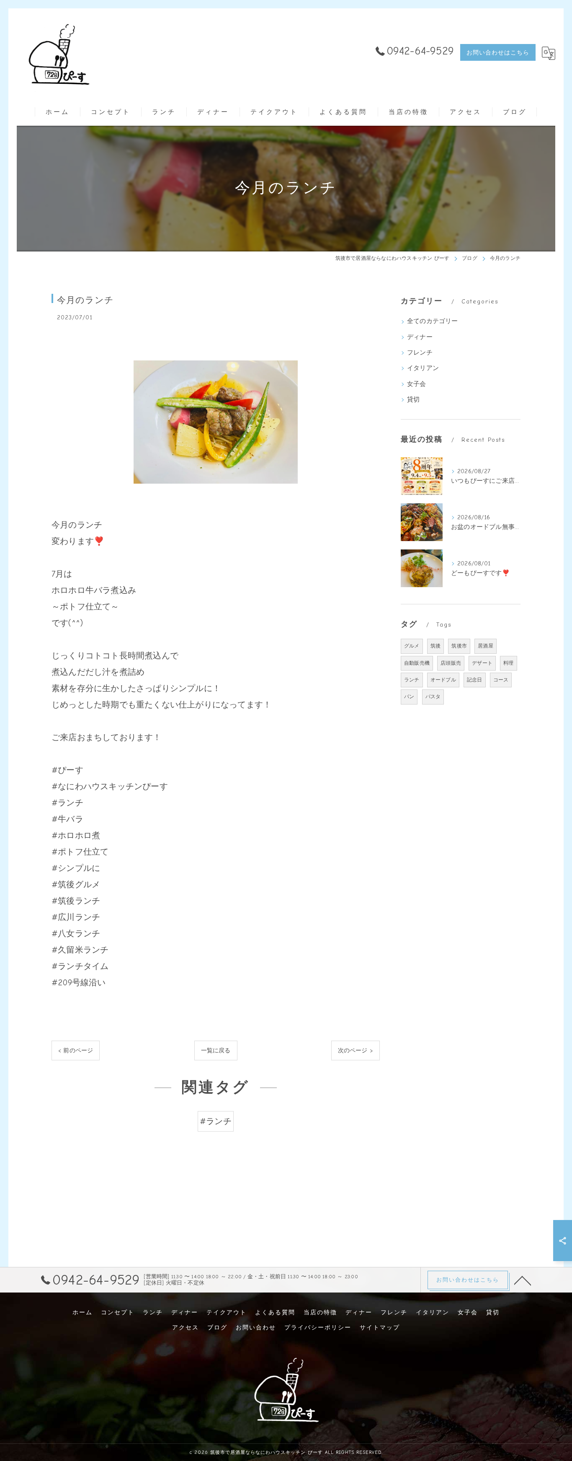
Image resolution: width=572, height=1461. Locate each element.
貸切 (413, 399)
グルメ (412, 646)
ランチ (412, 680)
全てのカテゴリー (432, 321)
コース (501, 680)
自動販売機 (417, 663)
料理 (508, 663)
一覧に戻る (216, 1050)
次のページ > (355, 1050)
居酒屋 (485, 646)
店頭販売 (451, 663)
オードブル (443, 680)
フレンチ (420, 352)
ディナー (420, 337)
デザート (482, 663)
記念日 (474, 680)
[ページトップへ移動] (522, 1280)
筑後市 (459, 646)
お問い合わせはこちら (497, 52)
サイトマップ (380, 1327)
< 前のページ (75, 1050)
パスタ (433, 696)
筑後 (435, 646)
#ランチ (216, 1121)
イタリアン (423, 368)
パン (409, 696)
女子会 (416, 384)
